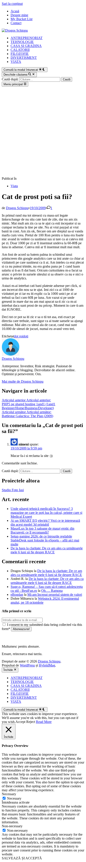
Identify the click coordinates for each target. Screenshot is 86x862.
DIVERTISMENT (24, 58)
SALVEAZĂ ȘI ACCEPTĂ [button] (22, 858)
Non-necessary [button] (12, 826)
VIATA (16, 61)
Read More (44, 722)
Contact (16, 23)
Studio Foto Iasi (13, 490)
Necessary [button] (9, 794)
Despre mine (19, 15)
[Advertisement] (43, 131)
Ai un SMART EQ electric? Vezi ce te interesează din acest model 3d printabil (45, 522)
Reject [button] (30, 722)
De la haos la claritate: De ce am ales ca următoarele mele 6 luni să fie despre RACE (47, 550)
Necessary (14, 798)
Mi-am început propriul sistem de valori (54, 594)
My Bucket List (21, 19)
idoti (25, 336)
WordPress (27, 665)
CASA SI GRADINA (26, 46)
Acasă (15, 11)
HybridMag (47, 665)
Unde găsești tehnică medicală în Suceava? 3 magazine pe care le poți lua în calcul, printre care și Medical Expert (46, 512)
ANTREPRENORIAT (27, 38)
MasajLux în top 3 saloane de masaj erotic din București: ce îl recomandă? (42, 530)
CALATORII (20, 50)
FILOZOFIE (20, 54)
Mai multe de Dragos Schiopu (22, 381)
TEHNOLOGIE (22, 42)
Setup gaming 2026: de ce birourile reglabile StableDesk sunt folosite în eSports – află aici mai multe (45, 540)
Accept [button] (20, 722)
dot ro (18, 336)
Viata (14, 186)
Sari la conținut (12, 3)
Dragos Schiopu (17, 208)
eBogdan (17, 594)
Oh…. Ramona (52, 590)
